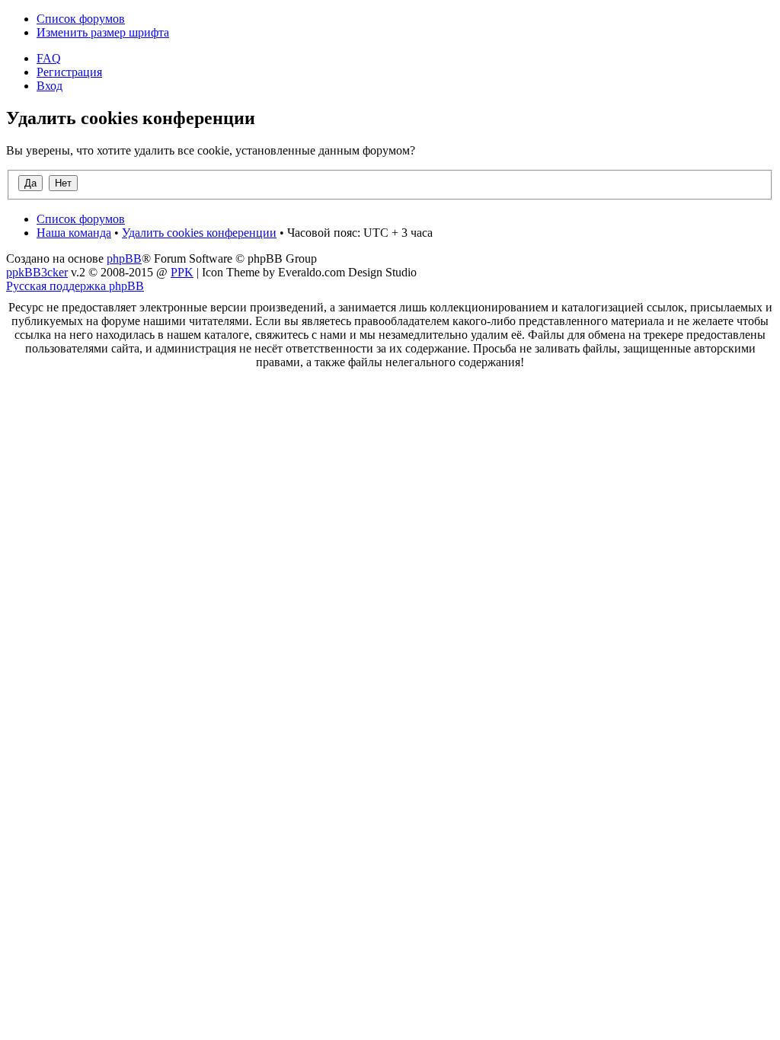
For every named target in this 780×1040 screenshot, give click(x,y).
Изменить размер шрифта (103, 32)
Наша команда (74, 232)
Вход (49, 85)
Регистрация (69, 71)
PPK (182, 272)
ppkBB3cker (37, 272)
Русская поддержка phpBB (75, 285)
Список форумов (81, 18)
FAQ (49, 58)
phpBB (124, 258)
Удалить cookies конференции (199, 232)
